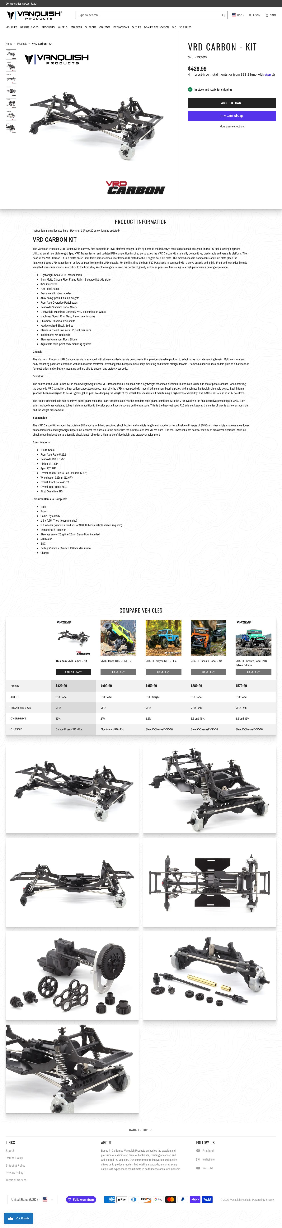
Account (254, 15)
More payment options (232, 126)
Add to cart (232, 103)
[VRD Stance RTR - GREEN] (118, 648)
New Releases (29, 27)
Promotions (121, 27)
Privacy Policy (14, 1172)
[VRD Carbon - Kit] (74, 648)
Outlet (136, 27)
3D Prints (185, 27)
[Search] (223, 15)
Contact (104, 27)
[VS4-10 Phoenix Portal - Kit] (209, 648)
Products (48, 27)
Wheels (63, 27)
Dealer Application (156, 27)
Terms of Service (16, 1180)
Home (9, 43)
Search (10, 1150)
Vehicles (11, 27)
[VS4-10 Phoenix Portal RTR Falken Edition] (253, 648)
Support (90, 27)
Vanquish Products (240, 1199)
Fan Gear (76, 27)
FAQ (174, 27)
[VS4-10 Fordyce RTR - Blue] (163, 648)
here (65, 230)
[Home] (34, 15)
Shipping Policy (15, 1165)
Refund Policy (14, 1158)
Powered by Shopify (263, 1199)
